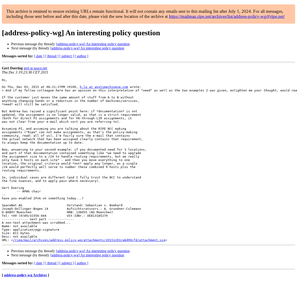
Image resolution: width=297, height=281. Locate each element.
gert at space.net (35, 68)
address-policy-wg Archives (25, 275)
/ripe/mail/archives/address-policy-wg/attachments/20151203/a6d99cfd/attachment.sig (89, 240)
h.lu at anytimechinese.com (104, 87)
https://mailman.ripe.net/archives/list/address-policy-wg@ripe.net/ (227, 16)
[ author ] (81, 56)
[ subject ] (66, 56)
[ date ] (39, 56)
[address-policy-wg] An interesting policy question (93, 44)
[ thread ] (51, 56)
